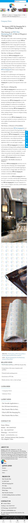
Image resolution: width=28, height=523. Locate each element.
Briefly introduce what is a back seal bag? (11, 380)
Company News (17, 15)
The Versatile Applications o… (11, 403)
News (10, 15)
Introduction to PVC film (7, 376)
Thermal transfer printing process (9, 373)
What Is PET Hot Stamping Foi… (11, 412)
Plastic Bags (5, 490)
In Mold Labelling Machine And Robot (11, 495)
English (17, 1)
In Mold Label (5, 481)
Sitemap (24, 518)
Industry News (6, 394)
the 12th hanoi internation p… (10, 406)
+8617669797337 (12, 432)
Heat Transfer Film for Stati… (10, 409)
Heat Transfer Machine (7, 492)
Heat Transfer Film (6, 479)
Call (10, 522)
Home (5, 15)
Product (4, 468)
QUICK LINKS (7, 466)
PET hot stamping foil (19, 128)
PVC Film (4, 485)
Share (3, 522)
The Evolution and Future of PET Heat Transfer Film (14, 364)
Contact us (4, 470)
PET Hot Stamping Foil (10, 33)
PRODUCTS (6, 476)
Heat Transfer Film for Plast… (10, 415)
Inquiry (17, 522)
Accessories (5, 497)
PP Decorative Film (6, 488)
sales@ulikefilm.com (11, 435)
